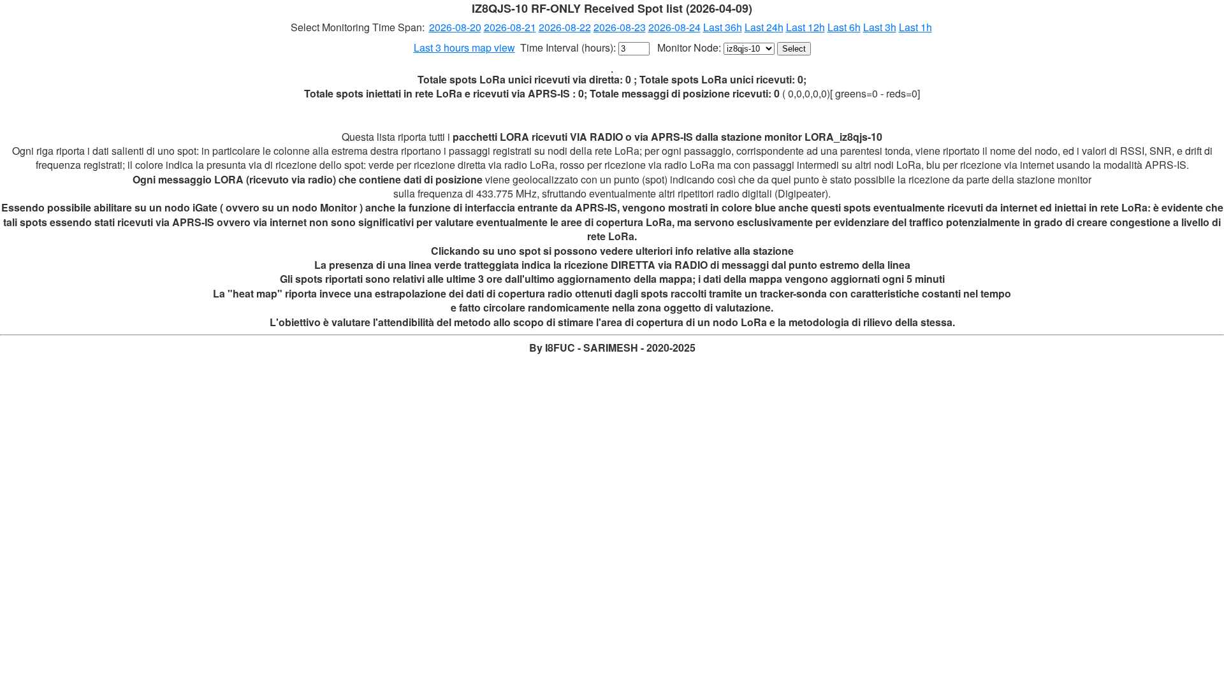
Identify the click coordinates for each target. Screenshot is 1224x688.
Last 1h (915, 27)
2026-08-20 (455, 27)
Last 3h (879, 27)
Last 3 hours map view (464, 47)
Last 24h (764, 27)
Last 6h (844, 27)
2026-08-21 (510, 27)
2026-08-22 (565, 27)
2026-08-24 (674, 27)
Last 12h (805, 27)
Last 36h (722, 27)
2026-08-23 (620, 27)
